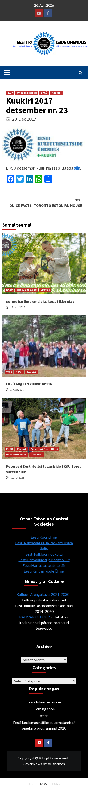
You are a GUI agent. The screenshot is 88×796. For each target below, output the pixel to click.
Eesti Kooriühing (44, 537)
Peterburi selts (16, 454)
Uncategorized (27, 92)
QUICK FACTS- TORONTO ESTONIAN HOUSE (45, 202)
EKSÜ (44, 92)
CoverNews (32, 763)
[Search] (80, 73)
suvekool (36, 454)
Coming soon (44, 709)
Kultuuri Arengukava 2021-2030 (42, 594)
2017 (10, 92)
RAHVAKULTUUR (34, 617)
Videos (45, 289)
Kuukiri (56, 92)
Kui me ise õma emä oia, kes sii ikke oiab (40, 301)
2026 (9, 372)
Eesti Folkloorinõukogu (44, 554)
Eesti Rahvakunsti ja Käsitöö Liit (44, 559)
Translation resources (44, 702)
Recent (21, 449)
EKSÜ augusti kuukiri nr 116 (29, 384)
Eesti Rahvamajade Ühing (44, 571)
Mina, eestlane (27, 289)
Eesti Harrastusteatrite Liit (44, 565)
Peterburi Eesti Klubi (44, 449)
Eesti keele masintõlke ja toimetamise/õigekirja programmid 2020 (44, 725)
